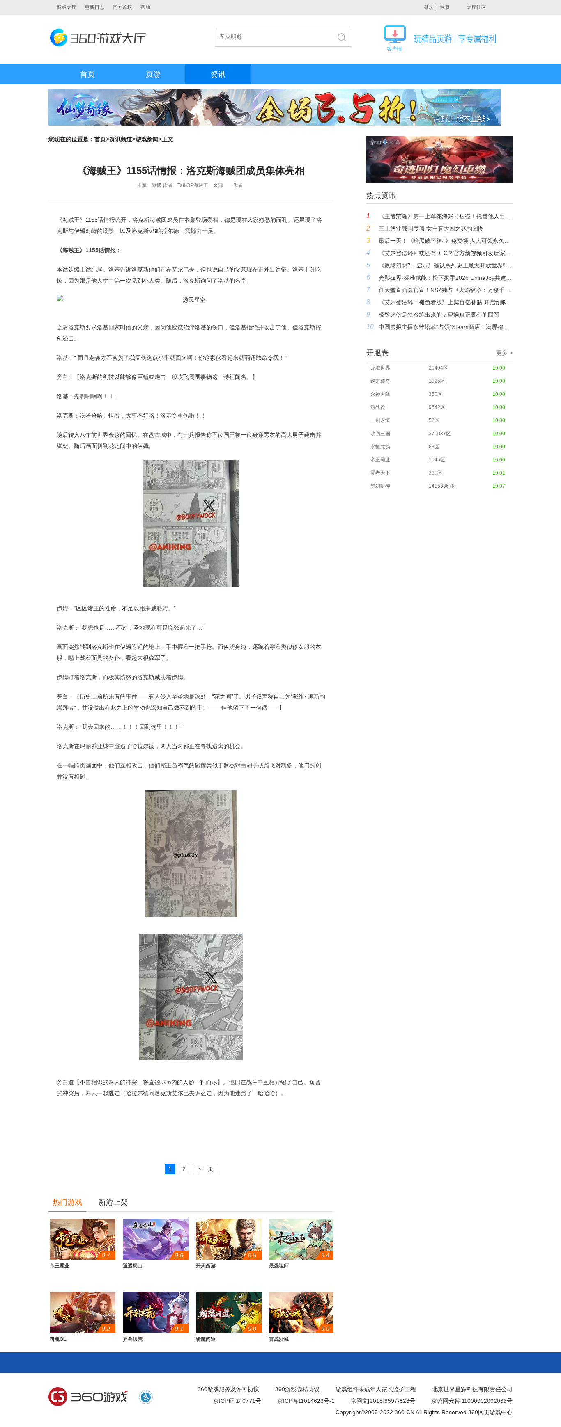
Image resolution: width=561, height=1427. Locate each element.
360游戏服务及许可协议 (228, 1389)
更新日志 (94, 7)
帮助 (145, 7)
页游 (153, 74)
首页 (87, 74)
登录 (429, 7)
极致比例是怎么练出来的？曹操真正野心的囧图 (439, 314)
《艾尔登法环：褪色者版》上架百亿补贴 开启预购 (443, 302)
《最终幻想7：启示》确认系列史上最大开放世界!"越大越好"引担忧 (446, 265)
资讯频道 (120, 139)
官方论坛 (122, 7)
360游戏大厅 (100, 37)
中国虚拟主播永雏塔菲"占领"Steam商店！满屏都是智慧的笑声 (446, 327)
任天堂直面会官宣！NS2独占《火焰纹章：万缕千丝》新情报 (446, 290)
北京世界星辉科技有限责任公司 (472, 1389)
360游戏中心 (88, 1397)
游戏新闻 (147, 139)
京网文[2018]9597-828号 (383, 1400)
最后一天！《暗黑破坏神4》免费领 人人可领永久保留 (446, 240)
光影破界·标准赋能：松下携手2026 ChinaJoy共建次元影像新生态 (446, 277)
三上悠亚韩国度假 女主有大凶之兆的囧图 (431, 228)
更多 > (504, 352)
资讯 (218, 74)
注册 (445, 7)
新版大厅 (66, 7)
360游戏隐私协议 (297, 1389)
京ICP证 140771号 (237, 1400)
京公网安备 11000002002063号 (472, 1400)
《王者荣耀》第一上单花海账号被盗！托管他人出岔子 (446, 216)
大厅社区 (476, 7)
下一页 (205, 1169)
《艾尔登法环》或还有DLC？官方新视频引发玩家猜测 (446, 253)
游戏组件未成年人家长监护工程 (376, 1389)
